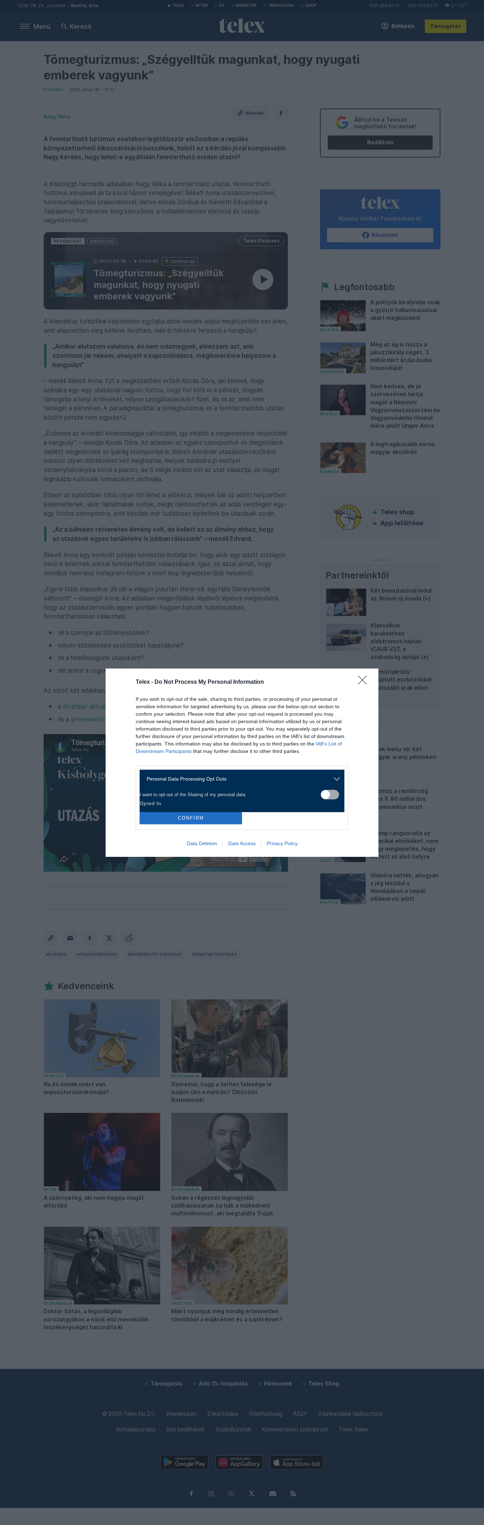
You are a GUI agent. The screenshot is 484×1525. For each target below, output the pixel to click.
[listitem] (239, 779)
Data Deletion (202, 843)
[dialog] (242, 763)
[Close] (364, 682)
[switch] (330, 794)
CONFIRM (191, 818)
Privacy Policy (282, 843)
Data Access (242, 843)
